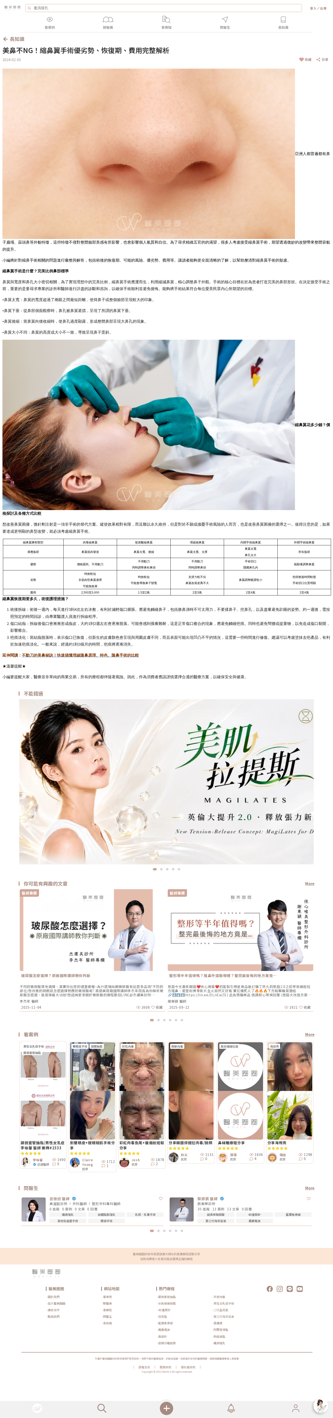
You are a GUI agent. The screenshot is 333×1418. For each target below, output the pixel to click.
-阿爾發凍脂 (220, 1329)
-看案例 (107, 1297)
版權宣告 (144, 1367)
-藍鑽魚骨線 (165, 1323)
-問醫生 (107, 1316)
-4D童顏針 (164, 1310)
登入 (313, 8)
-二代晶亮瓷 (220, 1310)
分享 (325, 59)
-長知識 (107, 1323)
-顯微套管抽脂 (166, 1297)
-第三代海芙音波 (223, 1316)
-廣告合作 (53, 1310)
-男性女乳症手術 (223, 1303)
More (309, 883)
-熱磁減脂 (219, 1336)
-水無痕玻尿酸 (166, 1303)
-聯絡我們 (53, 1316)
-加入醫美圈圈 (56, 1303)
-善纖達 (217, 1323)
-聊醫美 (107, 1303)
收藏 (308, 59)
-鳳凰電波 (163, 1329)
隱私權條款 (188, 1367)
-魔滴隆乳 (219, 1343)
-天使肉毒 (219, 1297)
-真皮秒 (162, 1336)
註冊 (323, 8)
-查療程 (107, 1310)
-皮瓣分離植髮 (166, 1343)
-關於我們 (53, 1297)
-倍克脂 (162, 1316)
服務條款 (165, 1367)
